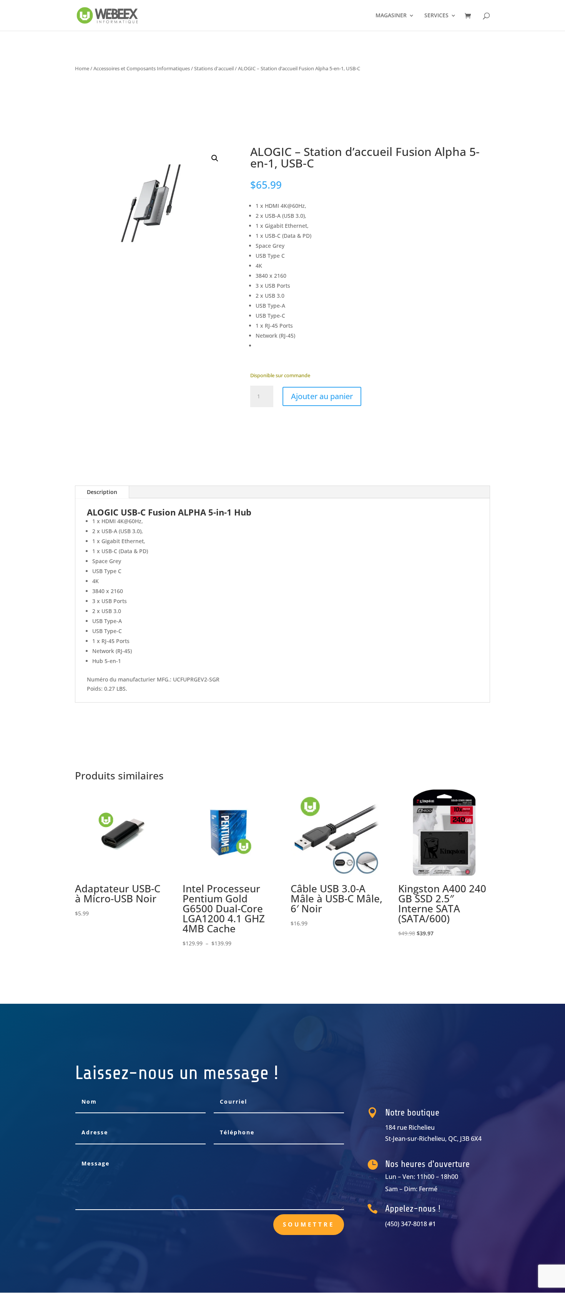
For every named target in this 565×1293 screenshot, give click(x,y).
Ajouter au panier (322, 396)
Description (102, 492)
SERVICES (436, 16)
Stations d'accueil (214, 68)
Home (82, 68)
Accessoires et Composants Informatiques (141, 68)
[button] (215, 158)
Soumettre (308, 1224)
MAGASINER (391, 16)
